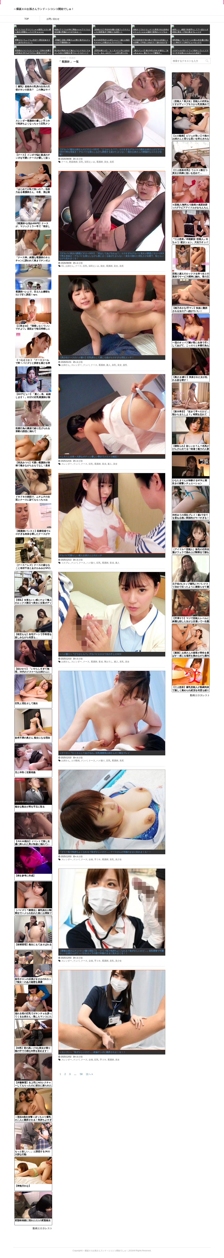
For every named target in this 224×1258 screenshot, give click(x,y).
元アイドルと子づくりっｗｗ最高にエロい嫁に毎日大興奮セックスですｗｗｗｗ (33, 30)
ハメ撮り (91, 563)
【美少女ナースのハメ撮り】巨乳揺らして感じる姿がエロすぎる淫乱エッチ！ (96, 357)
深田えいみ (89, 162)
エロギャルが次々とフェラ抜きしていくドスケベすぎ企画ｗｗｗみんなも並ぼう (190, 51)
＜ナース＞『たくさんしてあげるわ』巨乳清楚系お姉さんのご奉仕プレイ (94, 753)
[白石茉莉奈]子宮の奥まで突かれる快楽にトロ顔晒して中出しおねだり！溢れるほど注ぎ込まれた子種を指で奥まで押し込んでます (151, 41)
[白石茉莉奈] (133, 36)
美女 (106, 162)
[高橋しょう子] (15, 26)
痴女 (103, 266)
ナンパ (86, 365)
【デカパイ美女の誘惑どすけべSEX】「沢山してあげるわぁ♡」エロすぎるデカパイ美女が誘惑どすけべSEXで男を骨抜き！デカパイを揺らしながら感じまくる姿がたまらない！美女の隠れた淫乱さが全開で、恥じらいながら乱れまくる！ (111, 256)
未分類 (79, 159)
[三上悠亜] (54, 26)
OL (62, 266)
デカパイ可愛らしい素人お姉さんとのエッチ (80, 555)
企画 (91, 859)
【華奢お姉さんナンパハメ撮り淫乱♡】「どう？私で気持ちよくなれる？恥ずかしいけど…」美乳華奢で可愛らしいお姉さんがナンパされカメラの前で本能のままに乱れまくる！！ (111, 952)
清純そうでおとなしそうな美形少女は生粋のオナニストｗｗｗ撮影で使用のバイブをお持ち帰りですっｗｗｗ (151, 30)
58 (81, 1074)
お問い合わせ (53, 19)
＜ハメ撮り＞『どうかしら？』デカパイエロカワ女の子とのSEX (90, 654)
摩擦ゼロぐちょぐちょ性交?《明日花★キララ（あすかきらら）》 (32, 41)
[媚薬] (54, 47)
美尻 (112, 162)
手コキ (97, 859)
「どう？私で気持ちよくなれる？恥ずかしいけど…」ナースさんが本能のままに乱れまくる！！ (105, 852)
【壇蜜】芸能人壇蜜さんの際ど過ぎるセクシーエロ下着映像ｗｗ (72, 41)
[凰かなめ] (133, 26)
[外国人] (15, 47)
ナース (64, 162)
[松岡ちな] (94, 36)
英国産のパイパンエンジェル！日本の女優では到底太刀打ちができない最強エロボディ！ (33, 51)
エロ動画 (75, 760)
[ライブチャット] (133, 47)
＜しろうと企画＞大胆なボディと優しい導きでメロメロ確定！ (89, 456)
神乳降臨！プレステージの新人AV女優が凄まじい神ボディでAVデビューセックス (190, 41)
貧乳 (125, 365)
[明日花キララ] (15, 36)
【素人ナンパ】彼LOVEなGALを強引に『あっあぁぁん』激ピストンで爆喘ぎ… (150, 51)
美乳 (114, 365)
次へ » (89, 1074)
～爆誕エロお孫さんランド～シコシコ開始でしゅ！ (44, 9)
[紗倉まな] (94, 26)
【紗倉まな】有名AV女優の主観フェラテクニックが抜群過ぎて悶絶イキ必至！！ (112, 30)
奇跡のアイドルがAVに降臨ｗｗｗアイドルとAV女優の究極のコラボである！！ (72, 30)
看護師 (99, 162)
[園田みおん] (173, 26)
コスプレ (65, 563)
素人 (108, 365)
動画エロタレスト (42, 1228)
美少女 (118, 859)
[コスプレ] (94, 47)
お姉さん (69, 266)
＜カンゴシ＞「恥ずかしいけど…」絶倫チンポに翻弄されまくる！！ (92, 1052)
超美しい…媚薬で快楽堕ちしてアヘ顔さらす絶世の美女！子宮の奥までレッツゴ (190, 30)
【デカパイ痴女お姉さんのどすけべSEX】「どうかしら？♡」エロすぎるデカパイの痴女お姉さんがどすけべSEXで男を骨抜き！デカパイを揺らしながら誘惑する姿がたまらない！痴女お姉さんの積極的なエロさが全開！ (111, 152)
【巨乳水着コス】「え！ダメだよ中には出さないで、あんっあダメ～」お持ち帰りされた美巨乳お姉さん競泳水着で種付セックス (112, 51)
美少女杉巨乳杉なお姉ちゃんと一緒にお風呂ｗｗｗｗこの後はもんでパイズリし (112, 41)
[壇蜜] (54, 36)
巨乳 (81, 162)
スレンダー (76, 365)
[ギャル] (173, 47)
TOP (26, 19)
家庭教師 (73, 162)
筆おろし (108, 661)
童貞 (104, 464)
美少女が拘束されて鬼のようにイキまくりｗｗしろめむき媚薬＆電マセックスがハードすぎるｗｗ (72, 51)
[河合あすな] (173, 36)
